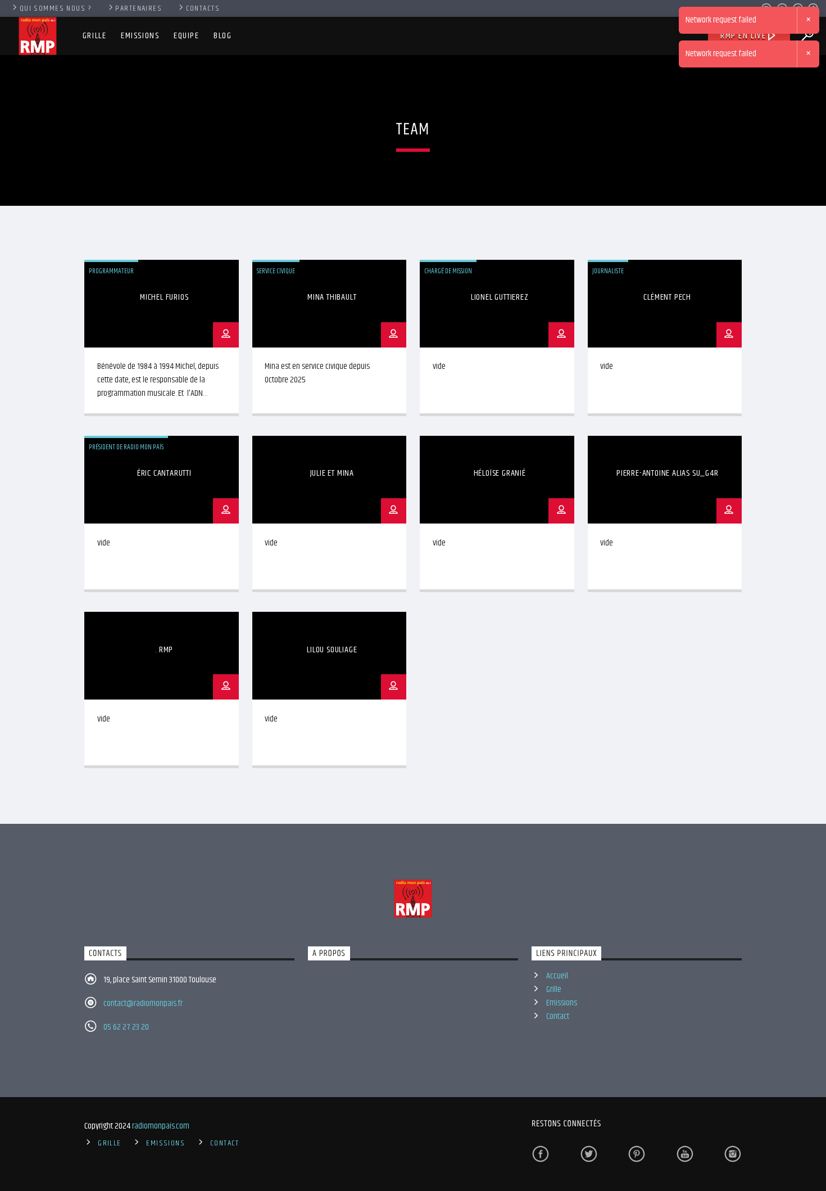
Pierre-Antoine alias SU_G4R (667, 473)
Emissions (140, 36)
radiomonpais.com (160, 1126)
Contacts (203, 8)
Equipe (186, 36)
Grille (95, 36)
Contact (557, 1016)
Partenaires (138, 8)
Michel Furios (164, 297)
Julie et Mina (332, 473)
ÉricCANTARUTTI (164, 473)
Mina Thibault (331, 297)
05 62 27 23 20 (126, 1027)
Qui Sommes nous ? (56, 8)
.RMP (164, 650)
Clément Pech (667, 297)
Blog (223, 36)
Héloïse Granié (500, 473)
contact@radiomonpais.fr (143, 1003)
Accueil (557, 976)
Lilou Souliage (332, 650)
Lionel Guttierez (500, 297)
